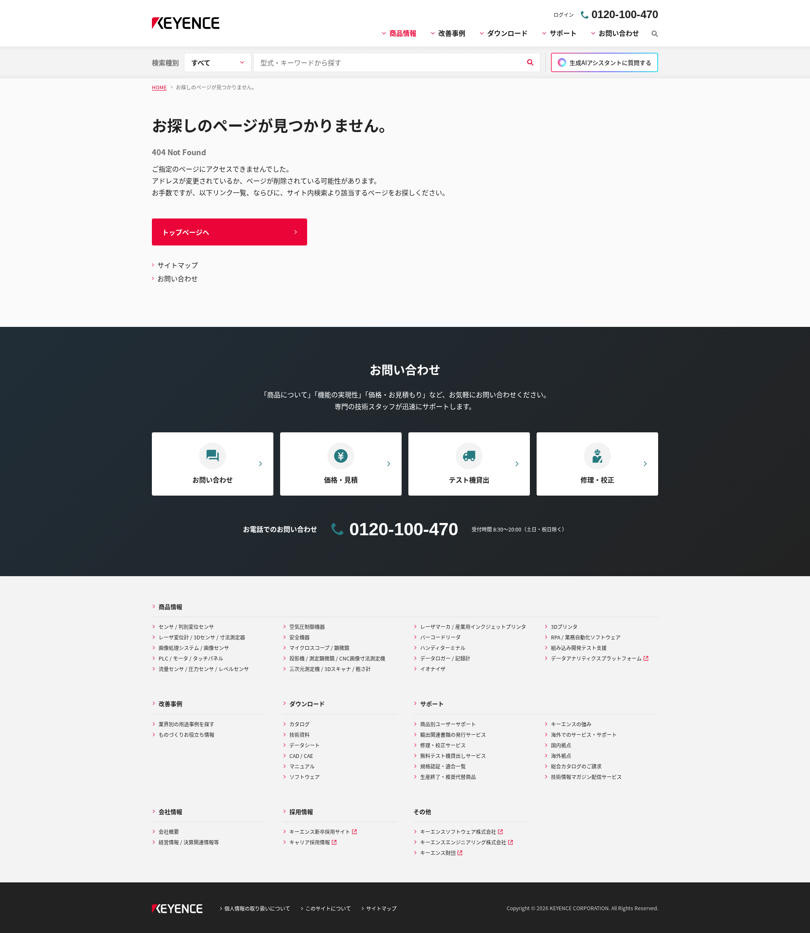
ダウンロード (507, 33)
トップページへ (185, 232)
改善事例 (451, 33)
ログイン (564, 14)
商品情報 (402, 33)
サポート (563, 33)
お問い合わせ (619, 33)
